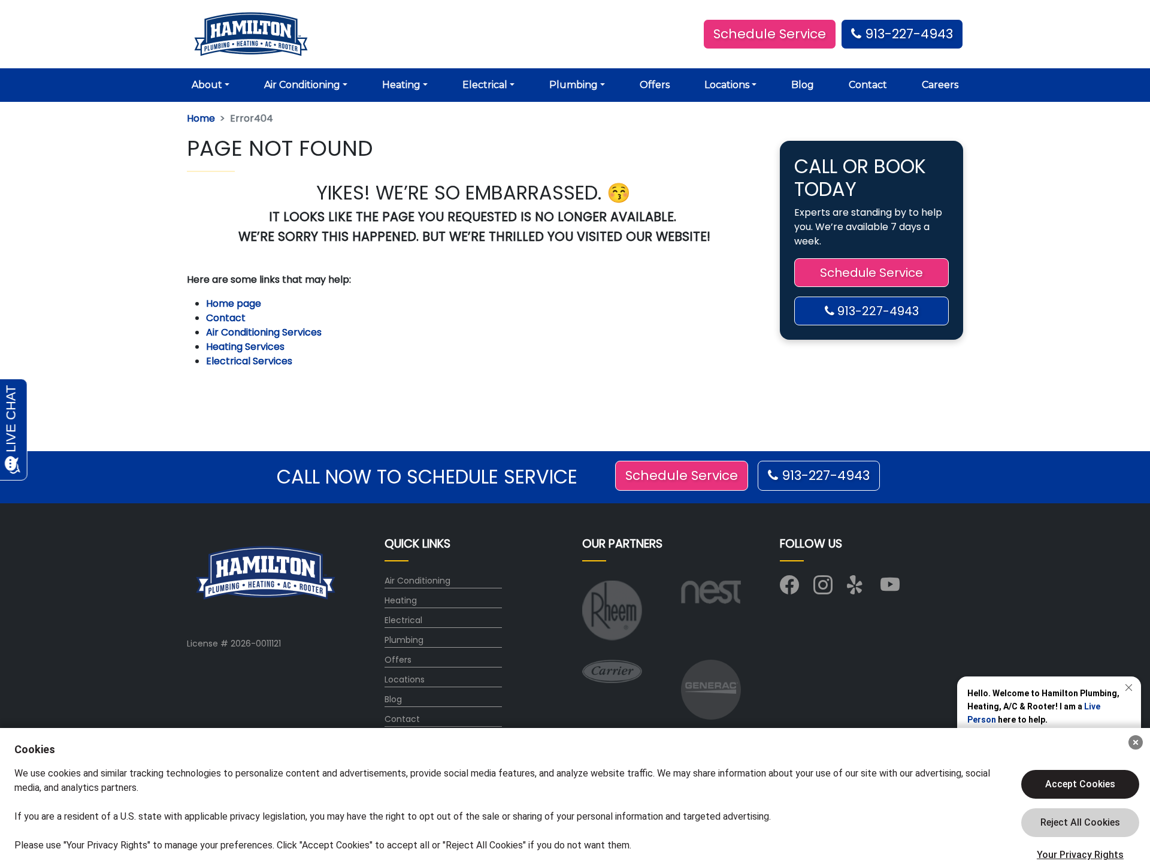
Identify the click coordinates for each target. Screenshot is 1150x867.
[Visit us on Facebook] (789, 589)
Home (201, 118)
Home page (235, 303)
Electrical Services (249, 361)
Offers (655, 84)
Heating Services (245, 347)
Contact (868, 84)
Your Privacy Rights (1080, 854)
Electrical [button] (484, 84)
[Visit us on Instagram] (823, 589)
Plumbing (404, 640)
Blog (802, 84)
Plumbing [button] (573, 84)
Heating (401, 600)
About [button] (207, 84)
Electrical (403, 620)
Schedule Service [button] (769, 34)
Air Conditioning (417, 581)
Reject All (1080, 822)
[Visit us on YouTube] (890, 589)
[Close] (1135, 742)
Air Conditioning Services (264, 332)
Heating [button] (401, 84)
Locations (405, 679)
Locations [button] (726, 84)
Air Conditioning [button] (302, 84)
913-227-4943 (907, 34)
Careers (940, 84)
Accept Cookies (1080, 784)
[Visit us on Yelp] (856, 589)
